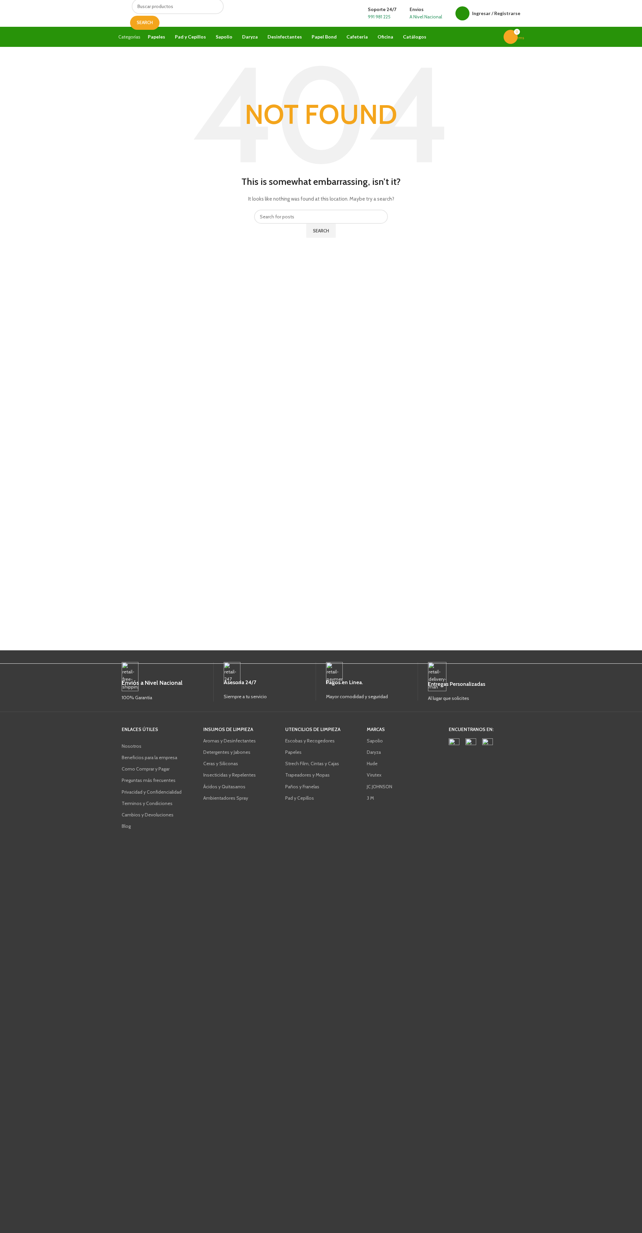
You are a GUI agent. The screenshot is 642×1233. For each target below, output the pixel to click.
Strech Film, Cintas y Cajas (312, 763)
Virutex (374, 775)
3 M (370, 798)
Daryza (374, 752)
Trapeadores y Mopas (307, 775)
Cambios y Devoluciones (148, 815)
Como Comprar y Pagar (146, 769)
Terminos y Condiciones (147, 803)
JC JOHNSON (379, 787)
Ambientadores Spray (225, 798)
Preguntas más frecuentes (149, 780)
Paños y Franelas (302, 787)
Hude (372, 763)
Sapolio (375, 741)
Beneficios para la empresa (149, 757)
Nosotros (131, 746)
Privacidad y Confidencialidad (152, 792)
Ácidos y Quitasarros (224, 787)
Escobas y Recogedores (310, 741)
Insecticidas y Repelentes (229, 775)
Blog (126, 826)
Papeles (293, 752)
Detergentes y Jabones (226, 752)
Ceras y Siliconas (220, 763)
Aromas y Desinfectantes (229, 741)
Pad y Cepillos (299, 798)
